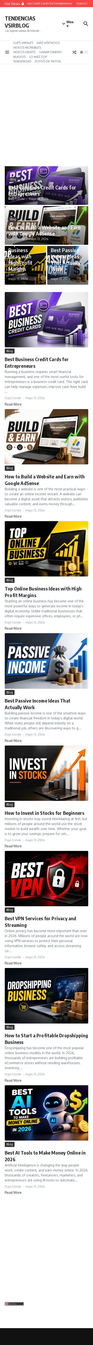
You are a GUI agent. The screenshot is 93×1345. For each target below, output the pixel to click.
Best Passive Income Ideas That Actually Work (66, 259)
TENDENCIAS (22, 61)
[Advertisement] (46, 117)
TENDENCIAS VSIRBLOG (20, 22)
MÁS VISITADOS (48, 43)
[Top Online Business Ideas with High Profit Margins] (46, 548)
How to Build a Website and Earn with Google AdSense (44, 230)
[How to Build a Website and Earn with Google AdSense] (46, 436)
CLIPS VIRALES (23, 43)
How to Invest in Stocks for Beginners (44, 813)
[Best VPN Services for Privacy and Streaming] (46, 878)
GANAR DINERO (50, 52)
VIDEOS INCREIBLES (27, 47)
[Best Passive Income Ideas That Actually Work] (46, 661)
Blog (13, 179)
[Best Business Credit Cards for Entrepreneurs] (46, 319)
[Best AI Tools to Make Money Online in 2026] (46, 1113)
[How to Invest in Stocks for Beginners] (46, 773)
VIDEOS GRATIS (24, 52)
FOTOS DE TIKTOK (48, 61)
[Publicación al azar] (74, 52)
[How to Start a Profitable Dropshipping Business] (46, 995)
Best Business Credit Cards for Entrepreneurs (42, 190)
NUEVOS (19, 57)
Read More (13, 404)
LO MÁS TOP (38, 57)
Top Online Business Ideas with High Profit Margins (20, 256)
